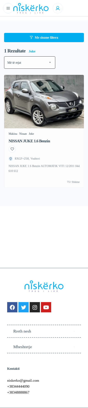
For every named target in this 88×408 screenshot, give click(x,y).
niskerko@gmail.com (23, 380)
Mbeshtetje (22, 346)
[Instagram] (35, 307)
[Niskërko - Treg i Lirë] (31, 8)
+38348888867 (18, 392)
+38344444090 (18, 386)
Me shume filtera (46, 37)
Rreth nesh (22, 331)
